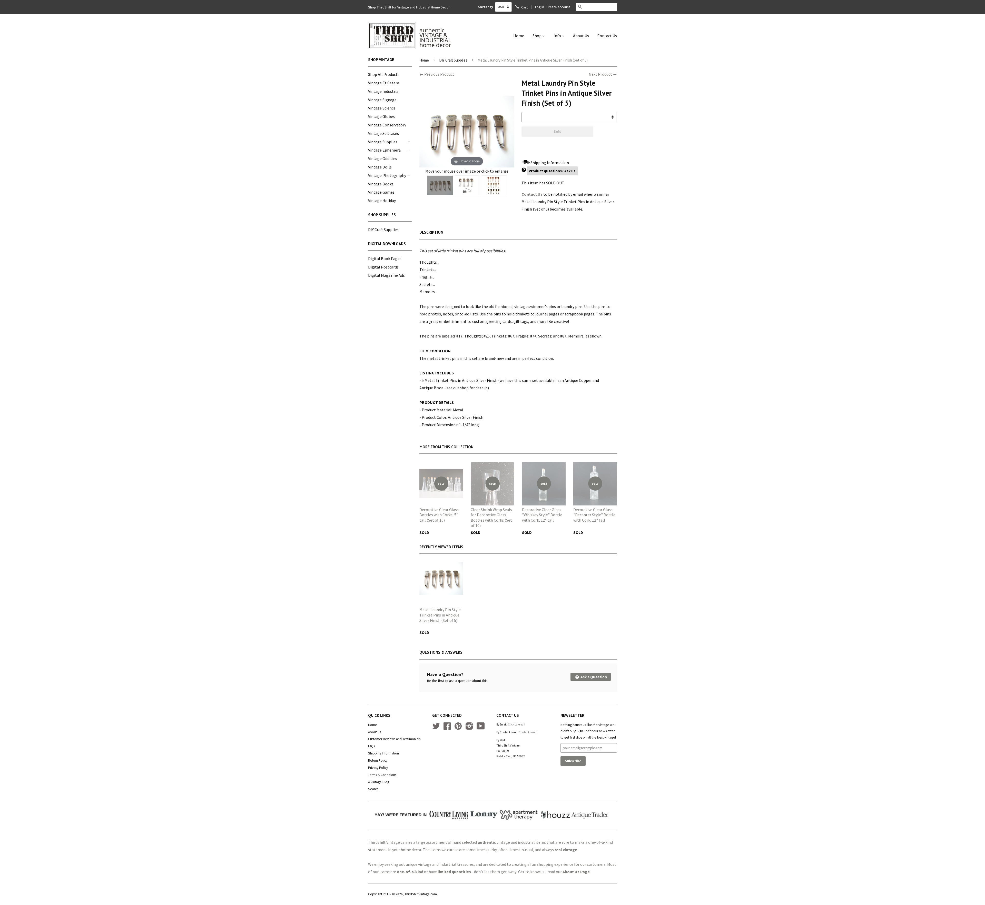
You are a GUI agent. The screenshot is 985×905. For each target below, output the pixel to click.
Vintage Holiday (382, 200)
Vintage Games (381, 192)
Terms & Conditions (382, 775)
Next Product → (603, 74)
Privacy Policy (378, 767)
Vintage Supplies (382, 141)
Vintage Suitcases (383, 133)
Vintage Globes (381, 116)
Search (373, 789)
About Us (581, 35)
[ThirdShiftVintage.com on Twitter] (436, 728)
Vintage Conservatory (387, 124)
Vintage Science (382, 108)
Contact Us (607, 35)
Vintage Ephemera (384, 150)
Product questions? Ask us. (552, 170)
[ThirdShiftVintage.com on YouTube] (481, 728)
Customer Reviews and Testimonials (394, 739)
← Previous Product (436, 74)
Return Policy (377, 760)
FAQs (371, 746)
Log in (539, 7)
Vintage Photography (387, 175)
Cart (524, 7)
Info (558, 35)
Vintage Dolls (380, 167)
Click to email (516, 724)
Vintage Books (380, 183)
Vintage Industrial (384, 91)
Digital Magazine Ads (386, 275)
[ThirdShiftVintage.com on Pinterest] (458, 728)
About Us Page (576, 871)
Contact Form (527, 732)
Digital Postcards (383, 267)
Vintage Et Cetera (383, 82)
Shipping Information (383, 753)
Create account (558, 7)
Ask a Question (593, 676)
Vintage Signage (382, 99)
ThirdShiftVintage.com (421, 894)
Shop (537, 35)
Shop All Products (383, 74)
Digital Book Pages (384, 258)
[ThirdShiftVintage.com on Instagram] (469, 728)
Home (518, 35)
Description (431, 232)
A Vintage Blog (378, 782)
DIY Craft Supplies (383, 229)
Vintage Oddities (382, 158)
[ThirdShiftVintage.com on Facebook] (447, 728)
